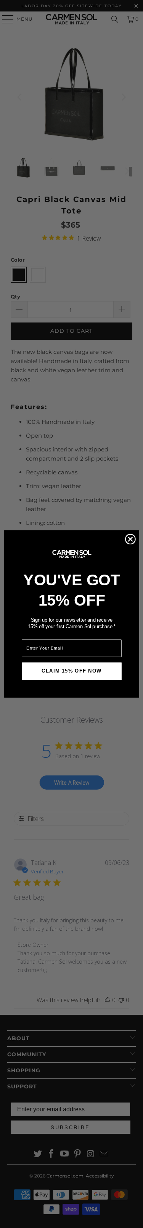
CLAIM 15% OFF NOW (71, 671)
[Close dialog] (130, 539)
